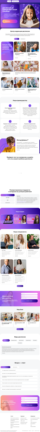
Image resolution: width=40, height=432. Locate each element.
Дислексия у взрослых (24, 419)
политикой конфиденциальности (24, 408)
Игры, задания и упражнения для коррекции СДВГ (7, 323)
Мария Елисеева (31, 250)
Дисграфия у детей (23, 423)
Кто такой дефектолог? (32, 322)
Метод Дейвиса (33, 423)
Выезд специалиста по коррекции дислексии (6, 73)
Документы (33, 430)
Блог (31, 425)
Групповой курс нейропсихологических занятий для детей (25, 72)
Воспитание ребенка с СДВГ (20, 322)
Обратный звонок (15, 1)
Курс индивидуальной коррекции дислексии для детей (32, 54)
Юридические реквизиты (37, 430)
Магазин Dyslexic (33, 426)
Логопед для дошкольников (7, 89)
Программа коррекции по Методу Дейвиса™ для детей (32, 90)
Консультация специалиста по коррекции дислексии (7, 47)
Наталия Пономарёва (5, 275)
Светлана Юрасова (18, 275)
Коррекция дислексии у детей (21, 201)
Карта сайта (30, 430)
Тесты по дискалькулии (34, 419)
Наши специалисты (33, 422)
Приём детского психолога (19, 89)
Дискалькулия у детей (24, 422)
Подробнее (16, 57)
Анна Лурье (4, 250)
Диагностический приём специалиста (19, 54)
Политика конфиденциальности (25, 430)
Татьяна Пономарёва (18, 250)
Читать (3, 324)
